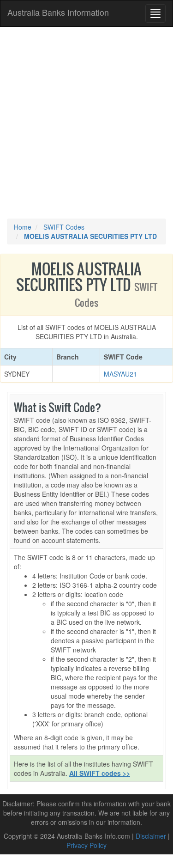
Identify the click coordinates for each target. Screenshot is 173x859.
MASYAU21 (120, 373)
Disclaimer (151, 836)
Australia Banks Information (58, 12)
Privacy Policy (86, 845)
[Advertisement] (86, 122)
